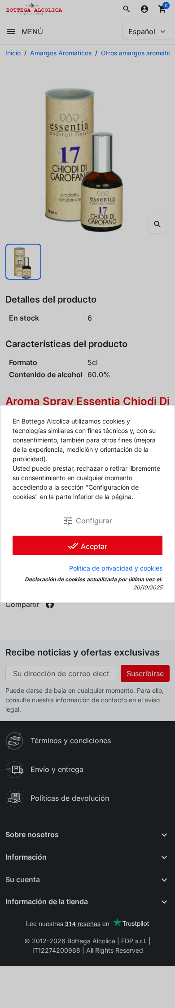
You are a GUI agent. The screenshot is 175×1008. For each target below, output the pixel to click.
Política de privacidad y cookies (115, 568)
